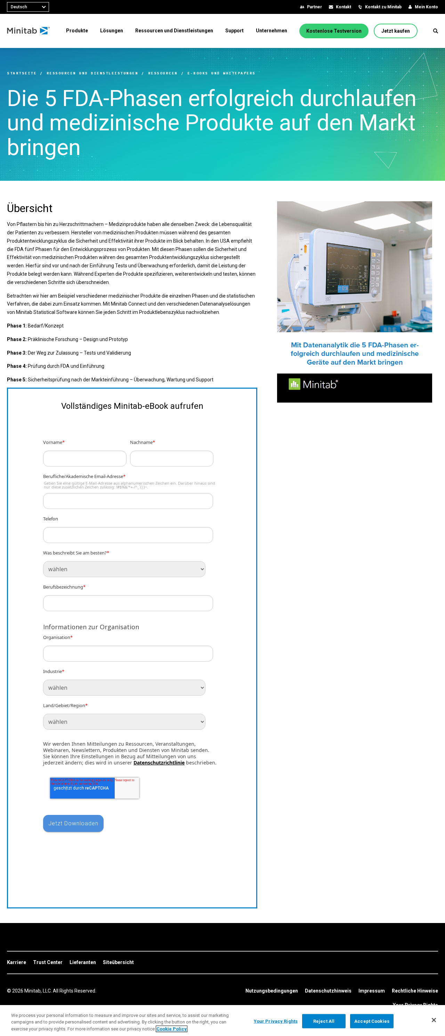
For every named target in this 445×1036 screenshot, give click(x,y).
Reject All (323, 1020)
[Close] (434, 1020)
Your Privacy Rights (276, 1020)
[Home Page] (28, 31)
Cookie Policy (171, 1028)
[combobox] (28, 7)
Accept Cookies (371, 1020)
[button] (435, 31)
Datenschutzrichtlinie (159, 762)
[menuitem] (77, 30)
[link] (16, 962)
